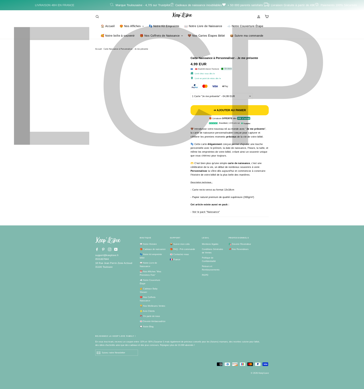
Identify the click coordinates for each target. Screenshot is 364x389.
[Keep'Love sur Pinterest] (103, 249)
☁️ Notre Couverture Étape (245, 26)
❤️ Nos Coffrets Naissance (148, 299)
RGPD (205, 275)
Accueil (98, 49)
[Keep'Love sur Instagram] (109, 249)
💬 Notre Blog (147, 326)
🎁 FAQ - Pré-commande (182, 249)
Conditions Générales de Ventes (212, 251)
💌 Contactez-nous (179, 254)
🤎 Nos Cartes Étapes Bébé (206, 35)
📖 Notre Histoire (148, 244)
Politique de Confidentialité (209, 259)
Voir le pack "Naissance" (206, 212)
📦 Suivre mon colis (180, 244)
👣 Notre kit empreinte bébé (151, 256)
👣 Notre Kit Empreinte (164, 26)
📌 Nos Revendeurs (239, 249)
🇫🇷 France (175, 259)
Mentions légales (210, 244)
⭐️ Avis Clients (147, 311)
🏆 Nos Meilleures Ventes (152, 306)
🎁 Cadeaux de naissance (153, 249)
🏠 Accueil (108, 26)
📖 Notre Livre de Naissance (203, 26)
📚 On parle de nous (150, 316)
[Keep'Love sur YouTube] (116, 249)
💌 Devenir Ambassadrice (153, 321)
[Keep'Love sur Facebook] (97, 249)
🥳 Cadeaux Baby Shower (149, 290)
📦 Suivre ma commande (246, 35)
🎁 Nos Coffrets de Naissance (160, 35)
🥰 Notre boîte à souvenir (118, 35)
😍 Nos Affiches (130, 26)
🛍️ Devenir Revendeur (240, 244)
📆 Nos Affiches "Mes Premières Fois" (150, 273)
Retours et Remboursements (211, 268)
